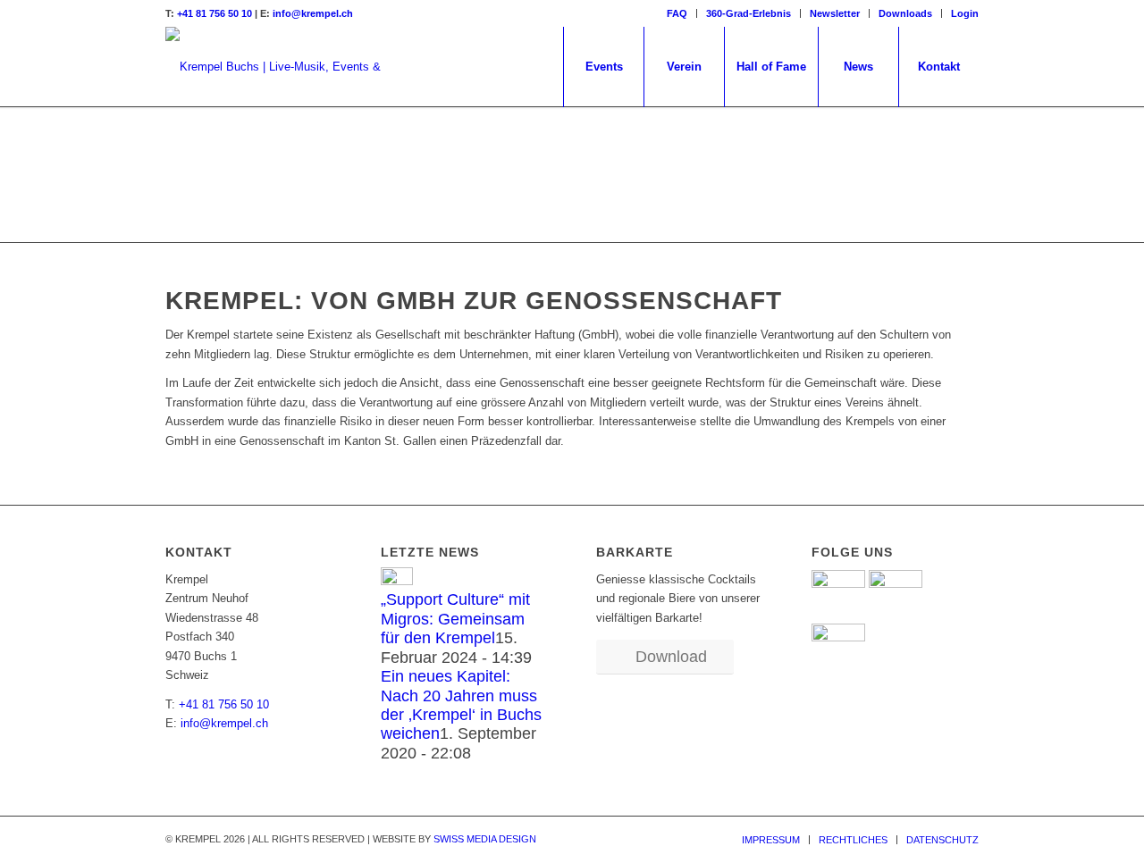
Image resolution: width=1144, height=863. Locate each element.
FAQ (677, 13)
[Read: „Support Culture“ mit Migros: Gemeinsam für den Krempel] (397, 581)
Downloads (905, 13)
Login (965, 13)
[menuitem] (677, 13)
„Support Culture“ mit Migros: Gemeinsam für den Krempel (455, 619)
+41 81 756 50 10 (214, 13)
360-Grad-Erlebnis (748, 13)
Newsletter (835, 13)
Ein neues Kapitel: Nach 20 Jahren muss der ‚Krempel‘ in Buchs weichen (461, 704)
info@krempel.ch (313, 13)
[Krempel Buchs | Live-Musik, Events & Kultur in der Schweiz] (286, 67)
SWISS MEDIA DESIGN (484, 839)
